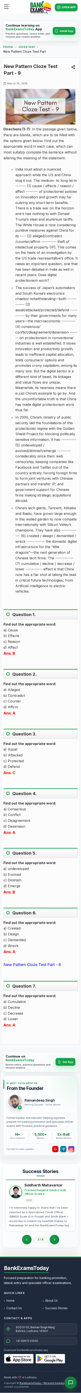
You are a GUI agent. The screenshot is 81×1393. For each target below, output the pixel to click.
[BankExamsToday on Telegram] (63, 1149)
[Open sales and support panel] (71, 1383)
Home (8, 47)
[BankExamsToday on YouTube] (55, 1149)
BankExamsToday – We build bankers (42, 1383)
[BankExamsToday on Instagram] (71, 1149)
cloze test (27, 47)
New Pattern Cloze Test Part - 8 (32, 964)
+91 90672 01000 (27, 1340)
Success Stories (56, 1308)
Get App (68, 1062)
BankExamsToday (26, 1268)
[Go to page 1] (27, 1239)
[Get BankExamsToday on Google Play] (50, 1359)
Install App (66, 31)
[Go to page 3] (54, 1239)
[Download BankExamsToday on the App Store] (19, 1359)
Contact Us (14, 1308)
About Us (51, 1300)
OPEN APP (69, 7)
